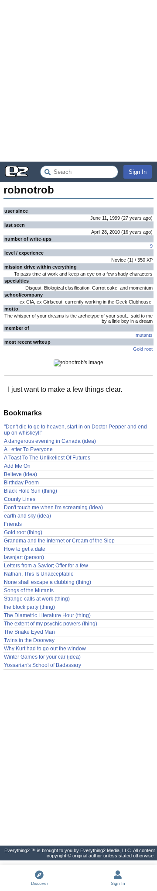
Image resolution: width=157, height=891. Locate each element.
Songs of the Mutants (29, 590)
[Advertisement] (78, 80)
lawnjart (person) (24, 557)
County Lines (19, 499)
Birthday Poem (21, 483)
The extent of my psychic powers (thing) (50, 624)
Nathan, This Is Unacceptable (39, 574)
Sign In (138, 172)
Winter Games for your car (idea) (42, 657)
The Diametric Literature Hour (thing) (47, 615)
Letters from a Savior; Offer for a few (46, 566)
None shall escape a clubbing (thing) (47, 582)
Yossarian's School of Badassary (42, 665)
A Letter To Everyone (28, 449)
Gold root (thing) (23, 532)
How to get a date (24, 549)
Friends (13, 524)
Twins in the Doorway (29, 640)
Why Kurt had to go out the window (45, 649)
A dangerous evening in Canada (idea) (50, 441)
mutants (144, 335)
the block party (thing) (29, 607)
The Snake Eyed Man (29, 632)
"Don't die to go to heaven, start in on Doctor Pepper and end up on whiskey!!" (75, 430)
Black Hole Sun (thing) (30, 491)
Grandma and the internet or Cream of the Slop (59, 541)
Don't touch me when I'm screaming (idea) (53, 507)
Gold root (143, 349)
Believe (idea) (20, 474)
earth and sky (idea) (27, 516)
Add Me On (17, 466)
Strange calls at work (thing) (37, 599)
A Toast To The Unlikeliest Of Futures (47, 458)
